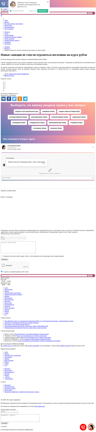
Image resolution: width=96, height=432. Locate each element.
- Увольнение (8, 379)
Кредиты (7, 301)
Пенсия (6, 309)
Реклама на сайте (9, 388)
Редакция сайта (9, 387)
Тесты (6, 33)
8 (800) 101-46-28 (65, 345)
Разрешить (43, 11)
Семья (6, 313)
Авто (6, 20)
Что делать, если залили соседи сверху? (17, 324)
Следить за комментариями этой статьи (16, 272)
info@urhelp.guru (39, 406)
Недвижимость (9, 27)
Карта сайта (8, 390)
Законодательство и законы (13, 37)
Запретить (32, 11)
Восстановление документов (13, 24)
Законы (6, 296)
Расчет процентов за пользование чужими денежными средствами (39, 341)
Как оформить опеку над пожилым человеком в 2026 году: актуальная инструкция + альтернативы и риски (38, 321)
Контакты (7, 43)
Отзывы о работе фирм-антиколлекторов (37, 339)
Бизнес (6, 22)
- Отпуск (7, 377)
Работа (6, 311)
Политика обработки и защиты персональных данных (21, 392)
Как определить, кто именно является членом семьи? (32, 334)
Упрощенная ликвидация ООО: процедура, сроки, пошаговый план (26, 326)
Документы (8, 357)
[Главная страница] (4, 18)
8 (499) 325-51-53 (8, 345)
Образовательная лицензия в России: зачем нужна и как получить (25, 327)
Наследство (8, 25)
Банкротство (8, 289)
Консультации (9, 29)
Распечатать (10, 75)
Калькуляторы (9, 35)
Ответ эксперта (9, 38)
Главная (7, 47)
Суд (5, 314)
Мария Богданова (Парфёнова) (19, 74)
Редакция (7, 42)
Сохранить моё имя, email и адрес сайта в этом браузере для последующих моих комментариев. (33, 256)
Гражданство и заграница (12, 293)
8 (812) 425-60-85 (33, 345)
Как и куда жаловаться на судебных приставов (32, 336)
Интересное (8, 298)
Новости (7, 32)
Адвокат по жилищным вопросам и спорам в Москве (21, 322)
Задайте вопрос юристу (12, 40)
